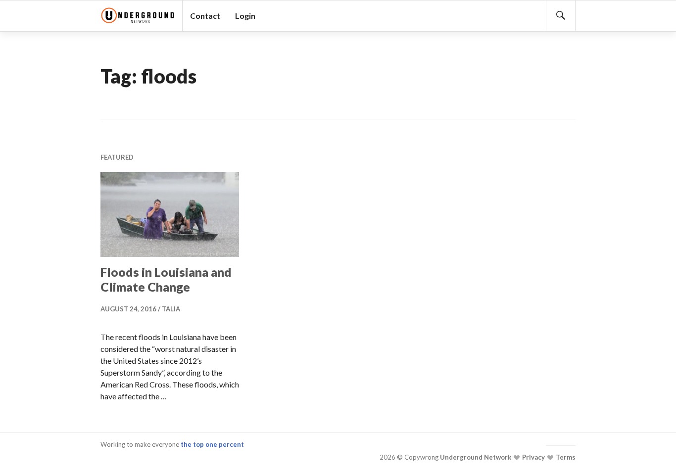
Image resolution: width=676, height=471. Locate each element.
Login (245, 15)
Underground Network (474, 457)
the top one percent (212, 444)
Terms (565, 457)
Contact (205, 15)
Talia (171, 309)
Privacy (533, 457)
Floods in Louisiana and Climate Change (166, 279)
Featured (117, 157)
